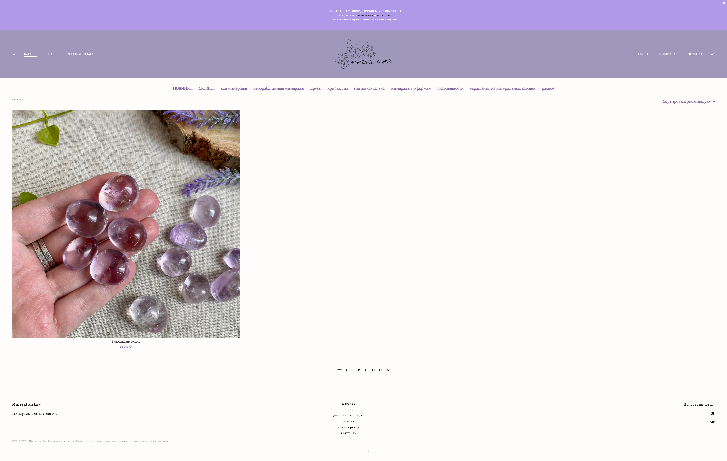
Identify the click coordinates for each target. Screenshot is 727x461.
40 (388, 369)
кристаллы (337, 88)
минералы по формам (411, 88)
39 (380, 369)
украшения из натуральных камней (503, 88)
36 (359, 369)
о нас (349, 409)
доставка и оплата (349, 415)
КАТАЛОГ (30, 53)
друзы (315, 88)
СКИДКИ (207, 88)
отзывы (349, 421)
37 (366, 369)
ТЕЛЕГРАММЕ (365, 15)
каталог (349, 403)
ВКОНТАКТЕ (384, 15)
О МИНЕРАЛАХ (667, 53)
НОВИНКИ (183, 88)
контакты (349, 433)
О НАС (50, 53)
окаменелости (450, 88)
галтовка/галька (369, 88)
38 (373, 369)
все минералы (234, 88)
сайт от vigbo (363, 452)
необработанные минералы (278, 88)
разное (548, 88)
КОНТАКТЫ (694, 53)
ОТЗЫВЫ (642, 53)
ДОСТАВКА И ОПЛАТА (78, 53)
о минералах (349, 427)
